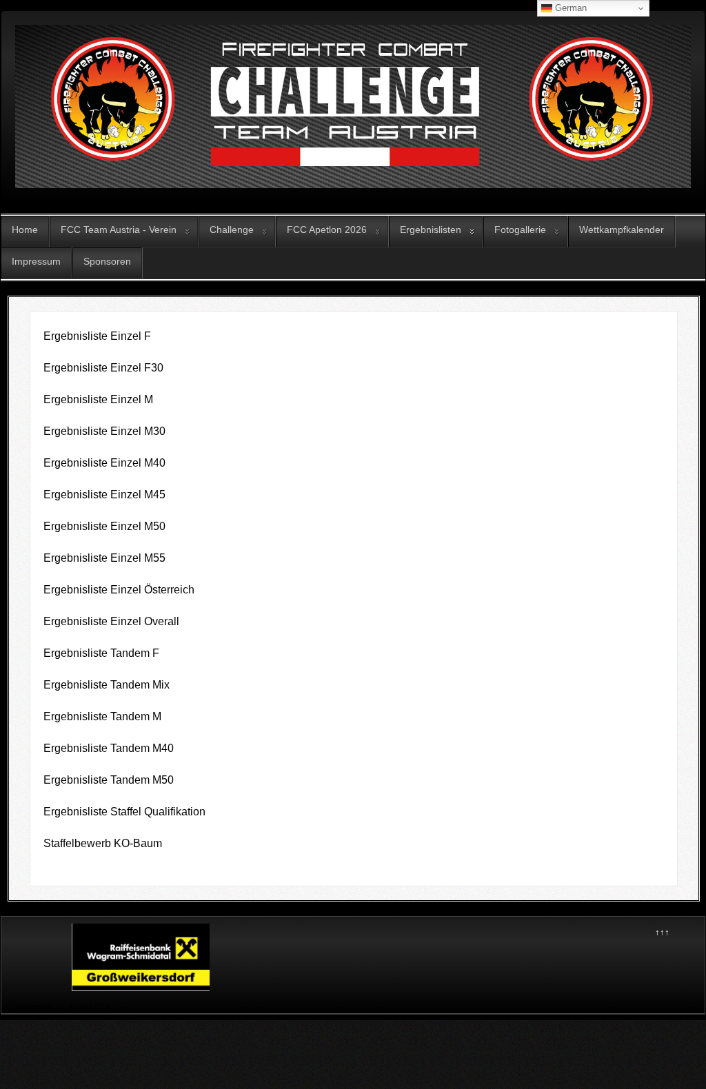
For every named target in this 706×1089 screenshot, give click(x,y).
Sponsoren (107, 261)
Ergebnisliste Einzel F (97, 336)
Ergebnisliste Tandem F (101, 653)
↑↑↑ (662, 932)
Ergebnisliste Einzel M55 (104, 558)
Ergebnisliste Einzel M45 (104, 494)
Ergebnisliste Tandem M (102, 716)
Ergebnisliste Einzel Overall (111, 621)
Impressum (36, 261)
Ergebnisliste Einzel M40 (104, 463)
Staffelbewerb (78, 843)
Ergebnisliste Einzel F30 (103, 368)
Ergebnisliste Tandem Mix (106, 685)
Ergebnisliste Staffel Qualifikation (124, 811)
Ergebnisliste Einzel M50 (104, 526)
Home (25, 229)
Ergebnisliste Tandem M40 (108, 748)
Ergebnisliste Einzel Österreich (118, 590)
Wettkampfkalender (621, 229)
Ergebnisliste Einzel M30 (104, 431)
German (569, 8)
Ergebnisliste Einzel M (98, 399)
